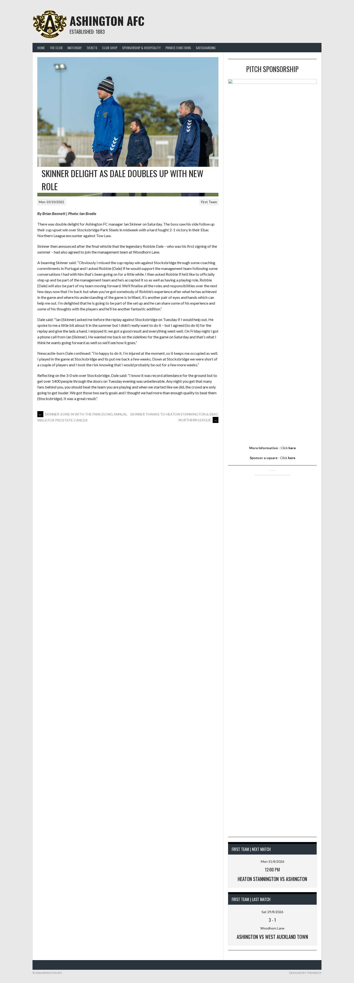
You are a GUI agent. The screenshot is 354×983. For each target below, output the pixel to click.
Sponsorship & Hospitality (141, 47)
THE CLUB (56, 47)
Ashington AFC (107, 20)
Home (41, 47)
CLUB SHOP (109, 47)
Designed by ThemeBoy (305, 972)
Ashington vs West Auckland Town (272, 936)
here (292, 448)
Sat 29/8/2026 (272, 912)
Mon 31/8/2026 (272, 861)
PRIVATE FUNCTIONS (178, 47)
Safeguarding (206, 47)
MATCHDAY (74, 47)
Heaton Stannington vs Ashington (272, 879)
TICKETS (91, 47)
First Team (209, 202)
